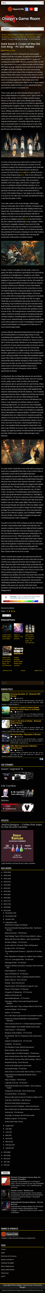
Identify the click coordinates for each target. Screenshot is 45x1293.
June (7, 1132)
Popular (5, 1173)
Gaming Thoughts (7, 1263)
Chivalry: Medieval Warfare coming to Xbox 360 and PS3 (24, 967)
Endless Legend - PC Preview (16, 1118)
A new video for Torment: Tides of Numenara (21, 945)
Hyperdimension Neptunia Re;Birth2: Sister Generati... (20, 1076)
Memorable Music (8, 1270)
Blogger (23, 1287)
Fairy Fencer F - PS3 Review (15, 1030)
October (8, 919)
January (8, 1148)
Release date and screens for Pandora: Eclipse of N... (24, 1097)
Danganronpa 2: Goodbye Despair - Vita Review (22, 1053)
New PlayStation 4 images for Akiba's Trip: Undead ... (24, 956)
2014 (5, 910)
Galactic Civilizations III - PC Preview (18, 1041)
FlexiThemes (12, 1290)
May (7, 1135)
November (9, 916)
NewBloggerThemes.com (35, 1290)
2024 (5, 878)
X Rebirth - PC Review (13, 1044)
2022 (5, 885)
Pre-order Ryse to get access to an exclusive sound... (24, 1015)
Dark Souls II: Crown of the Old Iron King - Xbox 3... (23, 1059)
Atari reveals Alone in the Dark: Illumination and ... (23, 1056)
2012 (5, 1155)
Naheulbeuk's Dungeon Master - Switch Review (27, 1203)
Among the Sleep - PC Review (16, 1068)
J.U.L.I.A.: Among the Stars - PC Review (19, 959)
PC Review (31, 37)
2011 (5, 1158)
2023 (5, 882)
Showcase (5, 1273)
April (7, 1138)
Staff (2, 1253)
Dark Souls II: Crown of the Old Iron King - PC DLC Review (20, 45)
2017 (5, 901)
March (7, 1142)
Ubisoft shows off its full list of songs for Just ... (22, 986)
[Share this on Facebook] (7, 611)
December (9, 913)
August (7, 1126)
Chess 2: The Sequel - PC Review (17, 989)
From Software (20, 37)
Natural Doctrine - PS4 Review (16, 933)
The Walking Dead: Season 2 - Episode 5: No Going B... (23, 952)
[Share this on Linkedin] (14, 611)
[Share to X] (8, 615)
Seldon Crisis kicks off (13, 995)
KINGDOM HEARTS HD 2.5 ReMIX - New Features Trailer (23, 1087)
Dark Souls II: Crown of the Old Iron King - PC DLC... (23, 1072)
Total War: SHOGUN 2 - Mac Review (18, 1100)
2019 (5, 894)
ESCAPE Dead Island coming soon (17, 1103)
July (7, 1129)
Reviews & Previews (8, 1256)
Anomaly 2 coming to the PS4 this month (19, 1115)
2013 (5, 1152)
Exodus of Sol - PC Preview (15, 948)
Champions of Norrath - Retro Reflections (20, 1091)
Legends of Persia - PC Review (16, 1083)
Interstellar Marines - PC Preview (17, 998)
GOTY (3, 1276)
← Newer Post (6, 670)
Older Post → (39, 670)
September (9, 922)
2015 (5, 907)
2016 (5, 904)
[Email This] (3, 615)
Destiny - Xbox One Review (15, 983)
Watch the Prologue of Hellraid (16, 925)
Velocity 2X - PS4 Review (14, 1112)
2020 (5, 891)
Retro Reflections (7, 1266)
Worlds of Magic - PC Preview (16, 942)
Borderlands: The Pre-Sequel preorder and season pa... (23, 1037)
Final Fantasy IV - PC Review (15, 971)
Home (4, 35)
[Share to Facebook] (10, 615)
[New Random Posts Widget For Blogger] (41, 759)
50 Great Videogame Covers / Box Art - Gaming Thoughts (26, 1178)
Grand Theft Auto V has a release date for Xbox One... (24, 1006)
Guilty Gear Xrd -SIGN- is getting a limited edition (22, 977)
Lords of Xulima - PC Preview (16, 1009)
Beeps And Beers (7, 1259)
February (8, 1145)
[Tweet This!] (9, 611)
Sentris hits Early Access (14, 1121)
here (21, 172)
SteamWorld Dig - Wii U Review (16, 1062)
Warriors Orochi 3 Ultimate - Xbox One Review (22, 1106)
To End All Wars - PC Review (15, 1094)
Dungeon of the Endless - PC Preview (18, 1033)
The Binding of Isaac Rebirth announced (19, 1047)
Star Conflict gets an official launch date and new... (23, 1109)
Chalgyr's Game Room (24, 1285)
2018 (5, 898)
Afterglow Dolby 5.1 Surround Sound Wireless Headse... (21, 1002)
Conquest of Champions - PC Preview (18, 992)
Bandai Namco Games (16, 35)
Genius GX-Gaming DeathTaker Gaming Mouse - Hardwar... (22, 1020)
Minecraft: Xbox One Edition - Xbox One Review (22, 939)
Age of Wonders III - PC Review (16, 974)
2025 (5, 875)
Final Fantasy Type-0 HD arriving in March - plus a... (23, 936)
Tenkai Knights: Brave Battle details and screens (18, 661)
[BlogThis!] (5, 615)
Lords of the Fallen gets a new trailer (6, 637)
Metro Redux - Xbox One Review (17, 1050)
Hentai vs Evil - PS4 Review (22, 1190)
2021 (5, 888)
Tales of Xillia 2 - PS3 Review (18, 637)
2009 (5, 1165)
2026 (5, 872)
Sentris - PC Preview (12, 1012)
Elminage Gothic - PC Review (15, 963)
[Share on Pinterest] (12, 611)
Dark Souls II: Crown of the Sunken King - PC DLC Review (6, 661)
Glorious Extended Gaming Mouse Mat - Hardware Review (23, 929)
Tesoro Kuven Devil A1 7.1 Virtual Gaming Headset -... (24, 1024)
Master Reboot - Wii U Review (16, 980)
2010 (5, 1162)
